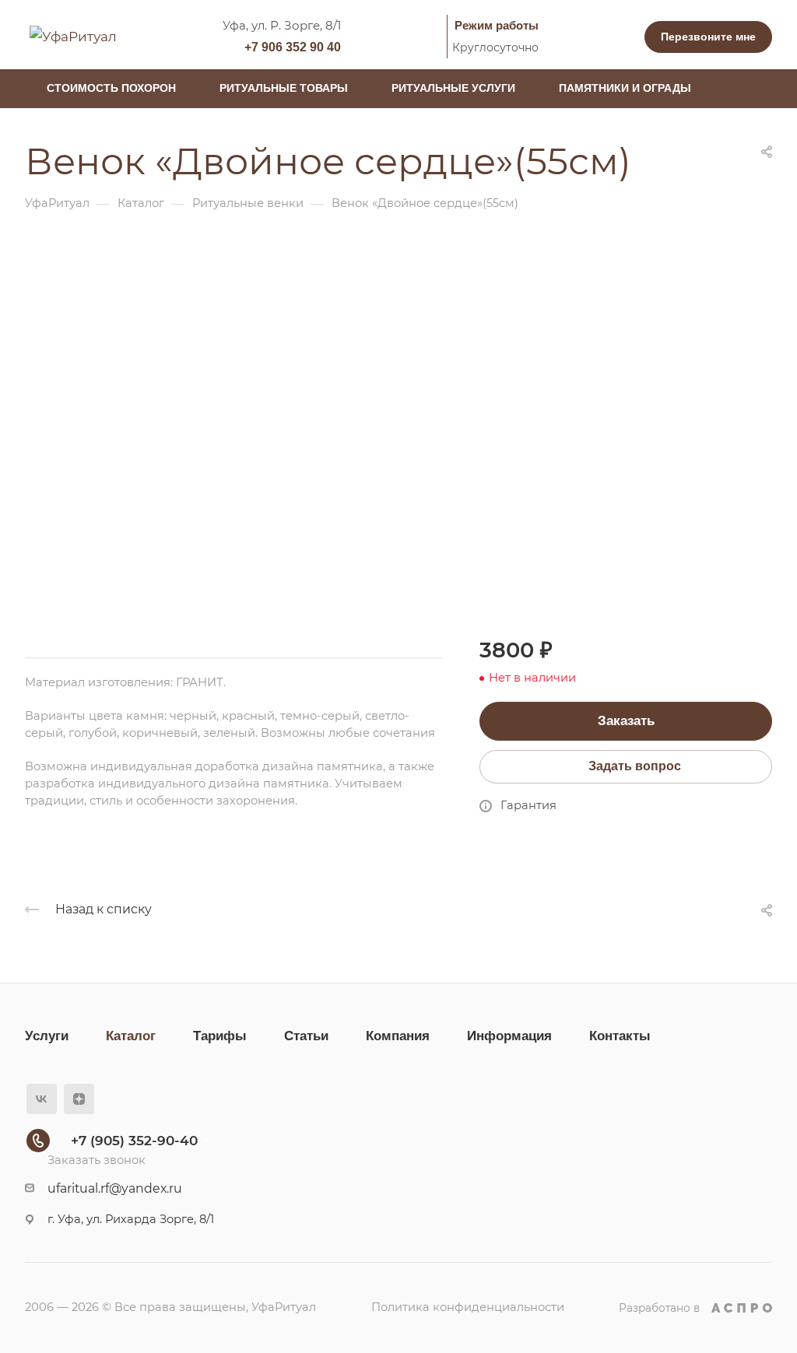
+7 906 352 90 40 (292, 47)
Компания (398, 1036)
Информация (509, 1036)
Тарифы (220, 1036)
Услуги (46, 1036)
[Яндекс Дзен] (79, 1099)
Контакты (620, 1036)
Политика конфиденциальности (467, 1307)
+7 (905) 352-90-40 (134, 1140)
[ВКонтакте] (41, 1099)
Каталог (131, 1036)
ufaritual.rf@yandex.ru (114, 1188)
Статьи (306, 1036)
